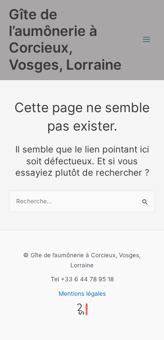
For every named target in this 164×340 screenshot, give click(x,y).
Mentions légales (82, 293)
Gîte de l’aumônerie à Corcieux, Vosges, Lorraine (65, 39)
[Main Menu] (147, 40)
